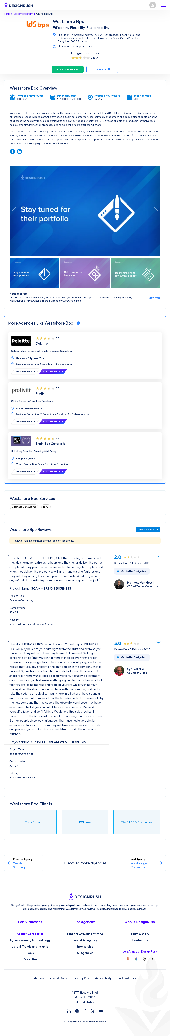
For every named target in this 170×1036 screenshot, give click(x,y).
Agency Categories (30, 934)
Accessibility (103, 978)
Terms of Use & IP (58, 978)
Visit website (66, 69)
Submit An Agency (85, 940)
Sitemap (38, 978)
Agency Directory (23, 14)
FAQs (30, 953)
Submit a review (146, 529)
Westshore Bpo (68, 21)
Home (7, 14)
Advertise (30, 959)
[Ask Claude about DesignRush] (128, 959)
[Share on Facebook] (12, 151)
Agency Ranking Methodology (30, 940)
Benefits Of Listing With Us (85, 934)
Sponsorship (85, 946)
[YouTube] (101, 1011)
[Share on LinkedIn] (19, 151)
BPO (45, 506)
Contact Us (140, 940)
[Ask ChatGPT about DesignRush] (144, 959)
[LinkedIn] (69, 1011)
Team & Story (140, 934)
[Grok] (151, 959)
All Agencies (85, 953)
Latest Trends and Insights (30, 946)
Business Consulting (24, 506)
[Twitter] (93, 1011)
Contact (100, 69)
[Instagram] (77, 1011)
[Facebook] (85, 1011)
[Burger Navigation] (163, 5)
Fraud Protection (126, 978)
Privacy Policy (83, 978)
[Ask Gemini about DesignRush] (136, 959)
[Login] (152, 5)
